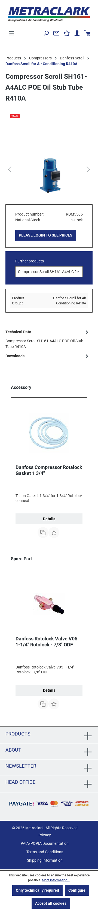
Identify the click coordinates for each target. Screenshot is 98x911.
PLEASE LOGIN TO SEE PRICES (45, 235)
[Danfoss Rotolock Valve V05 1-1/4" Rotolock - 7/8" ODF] (49, 604)
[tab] (47, 339)
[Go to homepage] (49, 14)
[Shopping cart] (87, 33)
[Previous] (9, 169)
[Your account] (77, 33)
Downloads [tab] (14, 356)
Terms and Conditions (44, 852)
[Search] (46, 33)
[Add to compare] (43, 532)
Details (49, 519)
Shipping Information (45, 860)
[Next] (88, 169)
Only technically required (37, 890)
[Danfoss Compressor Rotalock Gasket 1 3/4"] (49, 433)
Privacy (44, 835)
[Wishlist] (67, 33)
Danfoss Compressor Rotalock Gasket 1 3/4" (49, 470)
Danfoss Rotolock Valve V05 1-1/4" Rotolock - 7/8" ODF (46, 641)
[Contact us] (56, 33)
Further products (29, 261)
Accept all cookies (50, 903)
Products (17, 734)
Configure (76, 890)
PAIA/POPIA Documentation (45, 843)
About (13, 750)
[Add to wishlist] (53, 532)
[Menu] (11, 33)
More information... (56, 880)
